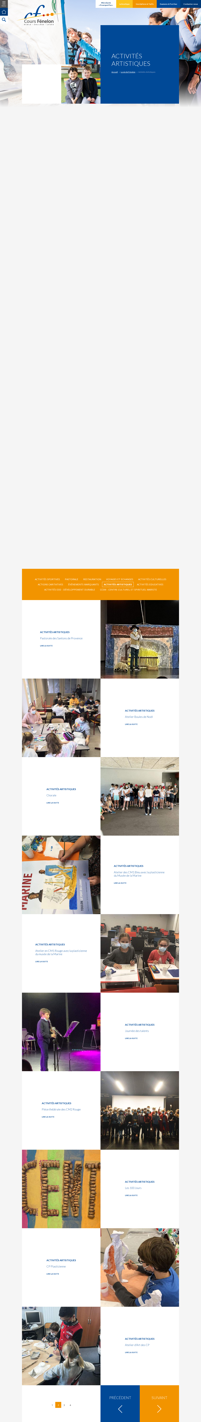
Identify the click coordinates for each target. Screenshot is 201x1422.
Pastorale (71, 579)
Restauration (92, 579)
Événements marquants (83, 584)
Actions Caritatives (50, 584)
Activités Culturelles (152, 579)
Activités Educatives (150, 584)
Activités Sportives (47, 579)
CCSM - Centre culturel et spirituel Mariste (128, 589)
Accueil (114, 72)
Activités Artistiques (118, 584)
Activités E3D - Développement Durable (69, 589)
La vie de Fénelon (128, 72)
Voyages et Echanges (119, 579)
